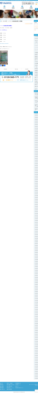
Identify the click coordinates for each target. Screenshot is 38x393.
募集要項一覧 (19, 383)
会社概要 (2, 386)
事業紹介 (2, 384)
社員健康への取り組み (11, 384)
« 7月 (35, 30)
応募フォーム (19, 384)
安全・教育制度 (10, 383)
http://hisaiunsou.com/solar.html (4, 43)
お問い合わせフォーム (20, 387)
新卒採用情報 (10, 389)
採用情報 (2, 387)
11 (36, 26)
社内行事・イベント (11, 387)
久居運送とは (3, 389)
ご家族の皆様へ (10, 386)
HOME (2, 383)
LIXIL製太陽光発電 (27, 23)
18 (36, 27)
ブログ (18, 386)
